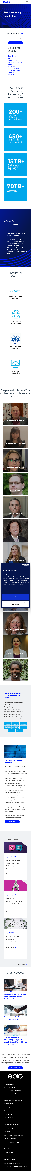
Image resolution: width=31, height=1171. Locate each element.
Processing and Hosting (13, 33)
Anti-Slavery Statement (11, 1111)
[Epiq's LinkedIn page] (15, 1094)
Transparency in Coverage (12, 1163)
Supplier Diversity (9, 1159)
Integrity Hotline (9, 1118)
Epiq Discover (10, 36)
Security (6, 1156)
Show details (22, 591)
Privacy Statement (10, 1138)
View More (21, 964)
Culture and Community (11, 1124)
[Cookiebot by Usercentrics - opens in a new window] (22, 565)
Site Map (7, 1131)
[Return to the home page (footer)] (6, 2)
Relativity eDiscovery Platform (15, 38)
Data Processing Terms (11, 1142)
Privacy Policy (8, 1128)
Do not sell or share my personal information (16, 603)
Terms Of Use (8, 1103)
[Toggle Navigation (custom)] (27, 2)
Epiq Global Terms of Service (13, 1100)
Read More (10, 874)
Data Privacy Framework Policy (14, 1135)
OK (15, 596)
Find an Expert (9, 1087)
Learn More (12, 822)
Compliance (8, 1114)
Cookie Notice (8, 1152)
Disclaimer (7, 1107)
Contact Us (15, 43)
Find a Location (9, 1084)
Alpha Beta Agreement (11, 1149)
